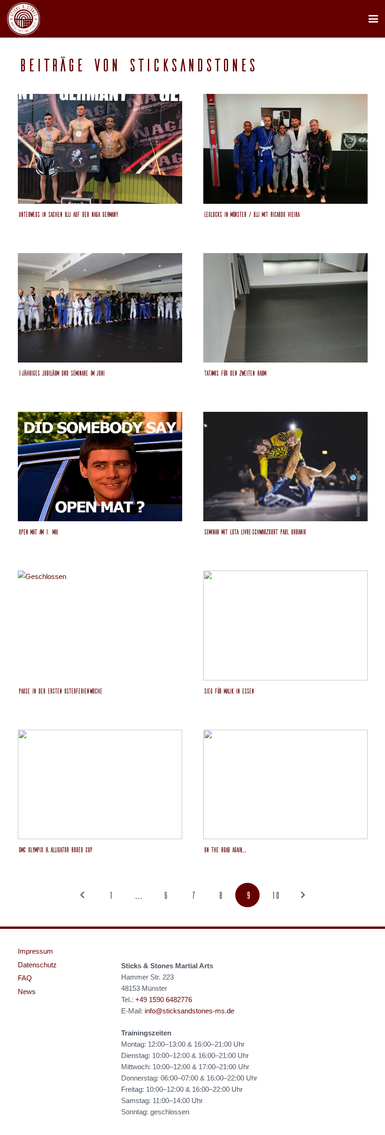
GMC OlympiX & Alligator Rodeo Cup (55, 849)
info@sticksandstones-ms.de (189, 1011)
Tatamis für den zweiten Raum (234, 373)
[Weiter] (302, 895)
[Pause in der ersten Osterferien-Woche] (100, 625)
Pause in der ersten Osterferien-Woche (59, 691)
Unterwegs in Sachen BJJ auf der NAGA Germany (67, 214)
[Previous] (82, 895)
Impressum (35, 951)
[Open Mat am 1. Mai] (100, 466)
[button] (373, 18)
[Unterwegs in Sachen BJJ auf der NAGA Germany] (100, 148)
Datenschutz (37, 965)
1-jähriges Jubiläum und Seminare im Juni (61, 373)
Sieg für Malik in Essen (228, 691)
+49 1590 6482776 (163, 1000)
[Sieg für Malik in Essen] (285, 625)
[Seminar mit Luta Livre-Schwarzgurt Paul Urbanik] (285, 466)
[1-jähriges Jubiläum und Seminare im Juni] (100, 308)
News (27, 992)
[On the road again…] (285, 784)
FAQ (25, 978)
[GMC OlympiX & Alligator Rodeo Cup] (100, 784)
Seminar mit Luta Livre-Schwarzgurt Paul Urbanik (254, 531)
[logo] (23, 18)
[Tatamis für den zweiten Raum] (285, 308)
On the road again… (223, 849)
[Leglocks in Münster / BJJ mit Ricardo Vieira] (285, 148)
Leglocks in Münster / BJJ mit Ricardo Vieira (251, 214)
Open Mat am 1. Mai (37, 531)
